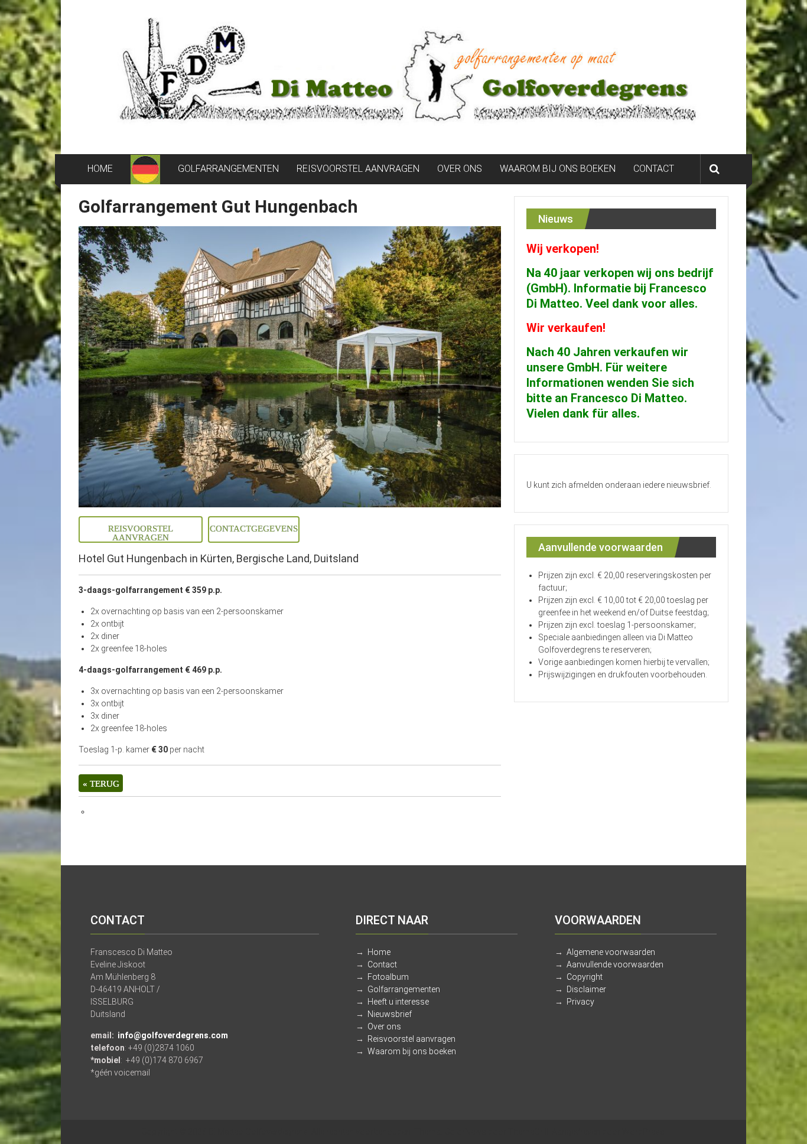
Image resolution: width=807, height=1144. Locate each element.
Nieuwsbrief (389, 1014)
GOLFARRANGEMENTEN (228, 168)
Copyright (585, 977)
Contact (382, 964)
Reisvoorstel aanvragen (411, 1039)
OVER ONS (459, 168)
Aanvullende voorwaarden (615, 964)
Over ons (384, 1026)
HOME (100, 168)
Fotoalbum (388, 977)
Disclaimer (586, 989)
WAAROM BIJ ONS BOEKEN (558, 168)
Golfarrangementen (403, 989)
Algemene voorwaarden (611, 952)
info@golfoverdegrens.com (173, 1035)
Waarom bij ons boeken (411, 1051)
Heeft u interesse (398, 1001)
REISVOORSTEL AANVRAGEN (358, 168)
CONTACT (653, 168)
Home (379, 952)
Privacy (580, 1001)
